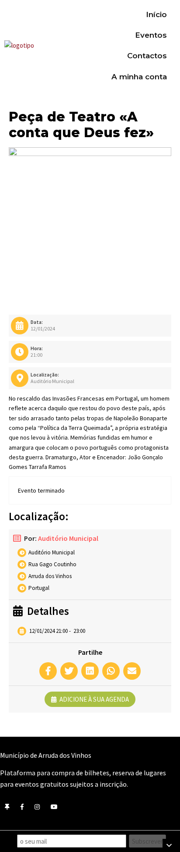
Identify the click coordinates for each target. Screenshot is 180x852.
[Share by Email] (132, 671)
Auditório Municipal (68, 538)
